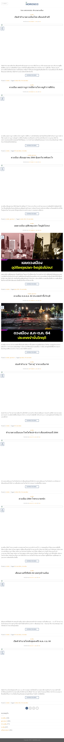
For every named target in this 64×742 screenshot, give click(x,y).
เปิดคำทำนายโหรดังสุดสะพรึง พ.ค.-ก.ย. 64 (32, 641)
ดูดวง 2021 (17, 289)
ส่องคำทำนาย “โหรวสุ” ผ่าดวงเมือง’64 (32, 364)
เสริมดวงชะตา (5, 730)
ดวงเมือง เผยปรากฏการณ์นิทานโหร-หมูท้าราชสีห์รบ (32, 87)
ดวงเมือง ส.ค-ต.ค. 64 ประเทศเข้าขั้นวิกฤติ (32, 296)
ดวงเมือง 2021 (18, 80)
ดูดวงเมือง (22, 357)
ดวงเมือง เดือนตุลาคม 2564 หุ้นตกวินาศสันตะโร (32, 157)
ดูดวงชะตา (34, 155)
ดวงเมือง (32, 14)
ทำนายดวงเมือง (24, 80)
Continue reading (32, 75)
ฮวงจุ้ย (3, 727)
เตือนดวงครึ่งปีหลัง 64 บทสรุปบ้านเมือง (32, 573)
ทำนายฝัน (4, 724)
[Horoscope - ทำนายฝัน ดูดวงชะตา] (32, 3)
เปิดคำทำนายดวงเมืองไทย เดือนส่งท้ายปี (32, 17)
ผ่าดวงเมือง (24, 150)
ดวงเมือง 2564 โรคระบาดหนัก (32, 499)
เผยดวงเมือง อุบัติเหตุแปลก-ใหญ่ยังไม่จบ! (32, 226)
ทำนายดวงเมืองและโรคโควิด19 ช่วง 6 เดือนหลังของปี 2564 (32, 432)
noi (40, 21)
